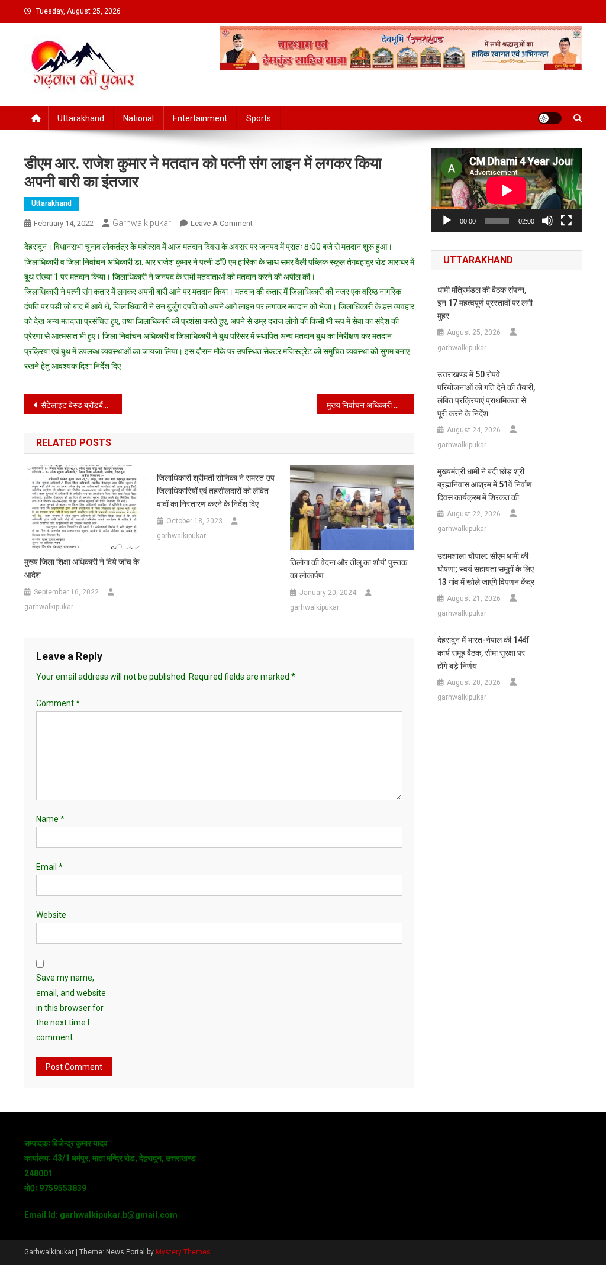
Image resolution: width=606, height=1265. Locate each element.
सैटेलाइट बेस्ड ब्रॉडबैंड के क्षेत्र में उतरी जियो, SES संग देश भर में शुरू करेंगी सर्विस (81, 405)
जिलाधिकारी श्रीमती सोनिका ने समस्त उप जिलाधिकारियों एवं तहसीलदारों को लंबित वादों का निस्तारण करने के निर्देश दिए (216, 491)
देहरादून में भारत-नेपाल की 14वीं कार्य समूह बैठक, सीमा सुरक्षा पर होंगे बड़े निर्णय (482, 653)
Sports (258, 118)
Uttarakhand (80, 118)
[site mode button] (550, 118)
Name (50, 819)
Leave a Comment (222, 223)
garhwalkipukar (141, 223)
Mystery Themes (183, 1252)
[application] (506, 190)
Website (51, 915)
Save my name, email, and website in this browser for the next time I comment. (71, 1007)
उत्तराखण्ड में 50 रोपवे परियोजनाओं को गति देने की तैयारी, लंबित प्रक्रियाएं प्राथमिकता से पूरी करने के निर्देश (486, 394)
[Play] (447, 221)
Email (49, 867)
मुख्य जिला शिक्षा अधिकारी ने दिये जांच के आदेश (81, 568)
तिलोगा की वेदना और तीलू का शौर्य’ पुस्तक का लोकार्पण (348, 569)
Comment (58, 703)
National (138, 118)
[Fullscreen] (566, 221)
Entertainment (200, 118)
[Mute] (547, 221)
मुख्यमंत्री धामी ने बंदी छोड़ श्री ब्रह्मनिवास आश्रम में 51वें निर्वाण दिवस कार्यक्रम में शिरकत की (484, 484)
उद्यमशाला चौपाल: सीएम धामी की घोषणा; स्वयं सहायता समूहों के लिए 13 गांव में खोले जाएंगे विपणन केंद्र (485, 569)
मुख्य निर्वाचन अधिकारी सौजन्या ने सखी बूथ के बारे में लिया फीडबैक (371, 405)
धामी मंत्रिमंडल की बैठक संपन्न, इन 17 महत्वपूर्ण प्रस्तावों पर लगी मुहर (485, 303)
